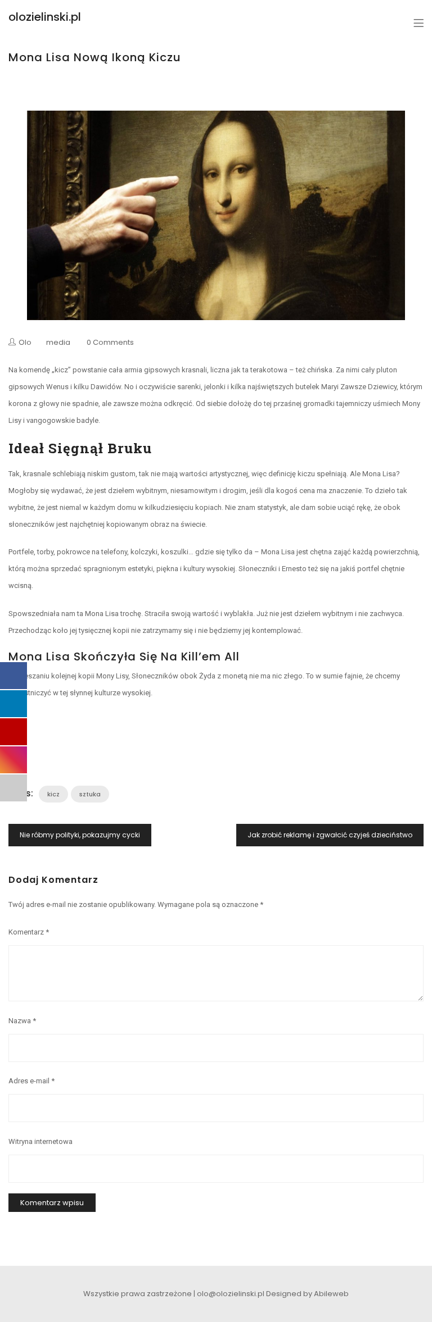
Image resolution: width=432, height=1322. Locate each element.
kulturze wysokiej (122, 693)
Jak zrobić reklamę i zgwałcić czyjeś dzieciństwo (330, 835)
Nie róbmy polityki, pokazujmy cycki (80, 835)
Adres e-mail (31, 1081)
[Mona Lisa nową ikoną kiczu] (216, 215)
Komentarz (28, 932)
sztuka (90, 794)
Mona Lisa (278, 552)
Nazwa (22, 1020)
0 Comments (110, 342)
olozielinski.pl (44, 17)
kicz (53, 794)
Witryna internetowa (40, 1141)
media (58, 342)
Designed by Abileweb (307, 1293)
